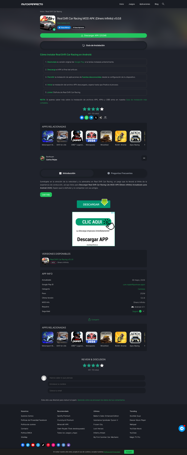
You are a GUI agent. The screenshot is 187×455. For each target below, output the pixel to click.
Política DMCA (26, 433)
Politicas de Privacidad (112, 452)
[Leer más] (93, 194)
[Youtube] (33, 445)
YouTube (133, 433)
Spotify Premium (63, 416)
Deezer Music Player (138, 420)
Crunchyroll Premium (65, 420)
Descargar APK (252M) (93, 35)
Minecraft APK (62, 424)
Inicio (121, 4)
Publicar (139, 395)
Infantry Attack (99, 433)
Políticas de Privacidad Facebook (34, 420)
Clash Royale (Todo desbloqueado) (71, 429)
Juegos (132, 4)
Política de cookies (28, 424)
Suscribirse (65, 27)
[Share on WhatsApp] (86, 118)
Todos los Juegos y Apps (67, 433)
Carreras (141, 289)
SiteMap (24, 437)
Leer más (46, 194)
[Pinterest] (48, 445)
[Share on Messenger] (82, 118)
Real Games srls (63, 23)
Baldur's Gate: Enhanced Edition (106, 416)
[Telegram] (38, 445)
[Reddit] (68, 445)
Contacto (24, 429)
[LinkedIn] (58, 445)
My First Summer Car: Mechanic (106, 437)
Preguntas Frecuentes (120, 173)
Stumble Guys (135, 416)
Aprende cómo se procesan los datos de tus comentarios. (101, 400)
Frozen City (98, 424)
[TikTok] (43, 445)
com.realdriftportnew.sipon (134, 284)
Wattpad (133, 424)
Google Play (79, 62)
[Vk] (63, 445)
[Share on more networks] (101, 118)
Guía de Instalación (93, 45)
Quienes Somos (27, 416)
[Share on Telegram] (91, 118)
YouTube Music (136, 429)
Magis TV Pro (135, 437)
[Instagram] (53, 445)
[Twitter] (28, 445)
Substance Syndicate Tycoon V (106, 420)
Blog (157, 4)
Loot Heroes (98, 429)
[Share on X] (96, 118)
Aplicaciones (145, 4)
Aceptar (129, 452)
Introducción (67, 173)
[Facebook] (23, 445)
